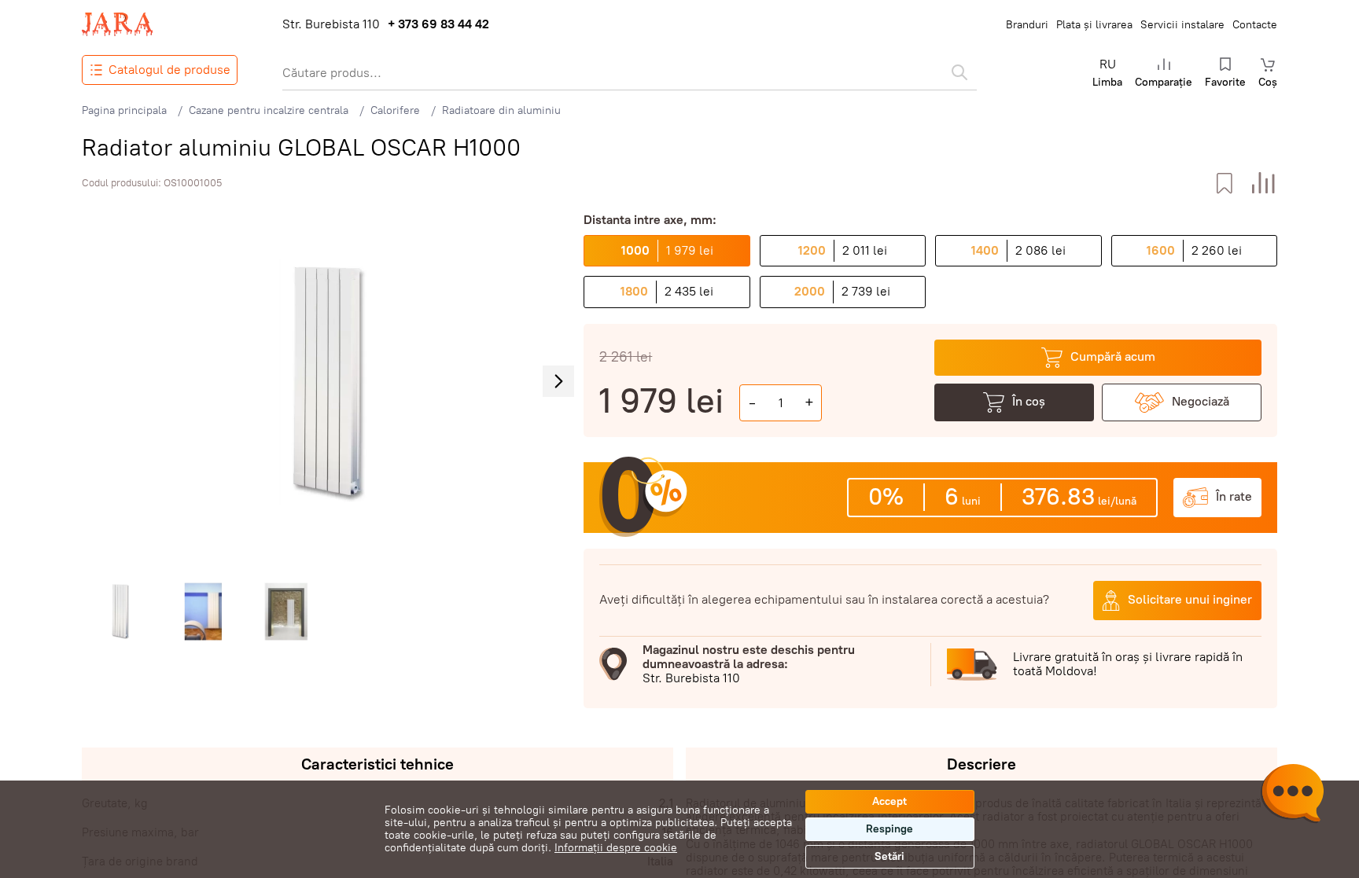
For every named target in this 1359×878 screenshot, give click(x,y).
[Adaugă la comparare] (1263, 183)
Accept (889, 801)
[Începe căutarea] (959, 72)
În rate (1234, 496)
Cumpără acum (1112, 356)
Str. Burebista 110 (331, 24)
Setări (889, 856)
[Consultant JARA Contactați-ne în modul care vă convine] (1292, 795)
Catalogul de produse (169, 69)
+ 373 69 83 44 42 (438, 24)
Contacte (1254, 24)
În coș (1028, 401)
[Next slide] (558, 381)
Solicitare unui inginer (1190, 599)
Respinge (889, 829)
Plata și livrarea (1094, 24)
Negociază (1200, 401)
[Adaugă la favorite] (1224, 183)
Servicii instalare (1182, 24)
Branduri (1027, 24)
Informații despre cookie (615, 847)
